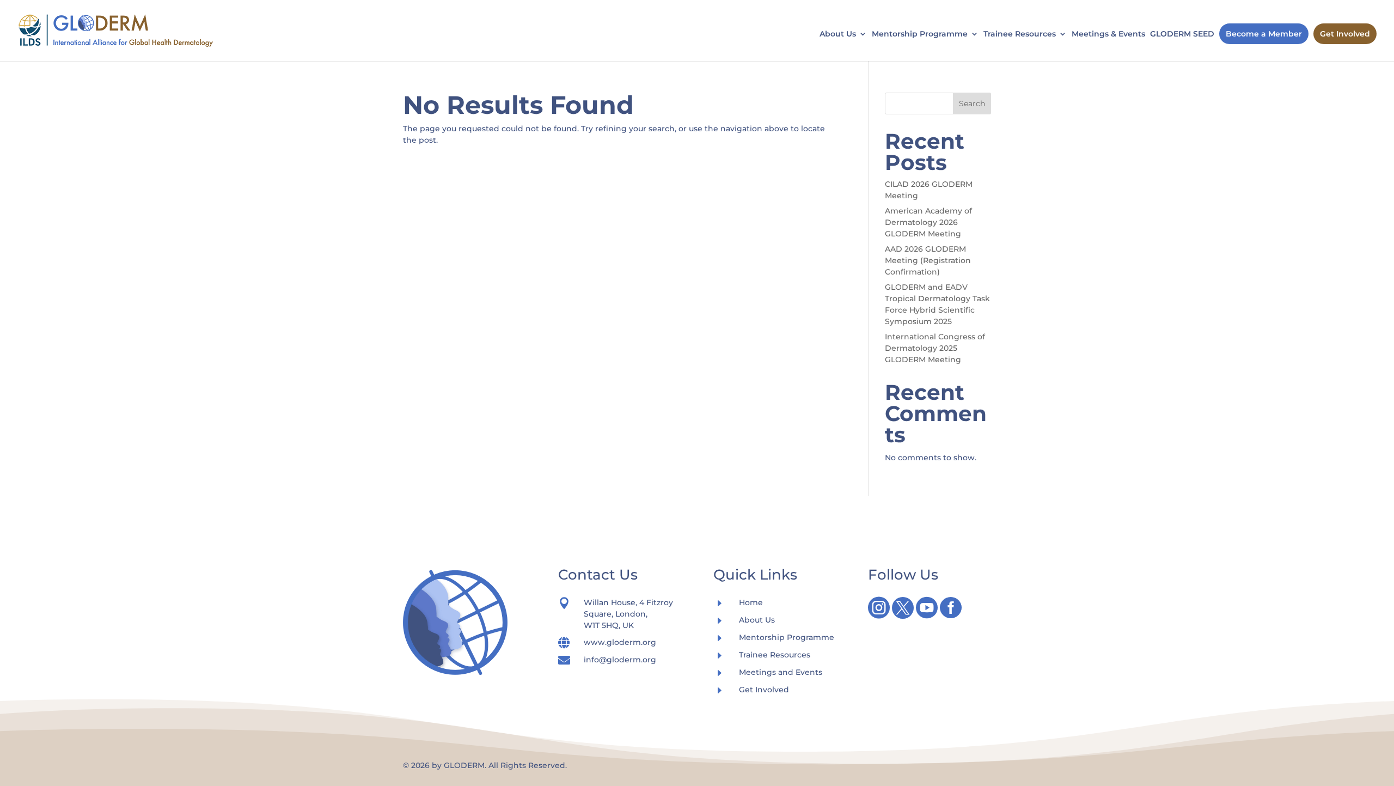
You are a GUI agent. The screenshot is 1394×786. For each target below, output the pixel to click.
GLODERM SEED (1182, 34)
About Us (838, 34)
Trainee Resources (1019, 34)
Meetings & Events (1108, 34)
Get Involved (1345, 34)
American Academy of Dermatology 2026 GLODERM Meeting (928, 222)
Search (972, 103)
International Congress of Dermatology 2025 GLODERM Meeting (935, 348)
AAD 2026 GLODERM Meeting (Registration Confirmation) (928, 260)
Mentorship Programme (920, 34)
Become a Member (1264, 34)
